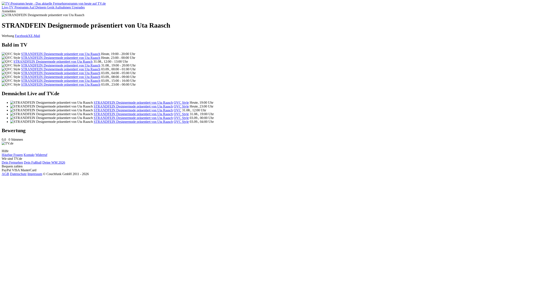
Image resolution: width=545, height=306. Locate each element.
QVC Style (181, 102)
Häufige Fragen (12, 155)
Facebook (21, 36)
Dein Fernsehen (12, 162)
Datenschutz (18, 174)
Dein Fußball (33, 162)
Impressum (34, 174)
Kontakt (29, 155)
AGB (5, 174)
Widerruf (41, 155)
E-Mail (35, 36)
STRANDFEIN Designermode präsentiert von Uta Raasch (60, 54)
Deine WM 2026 (53, 162)
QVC (177, 110)
